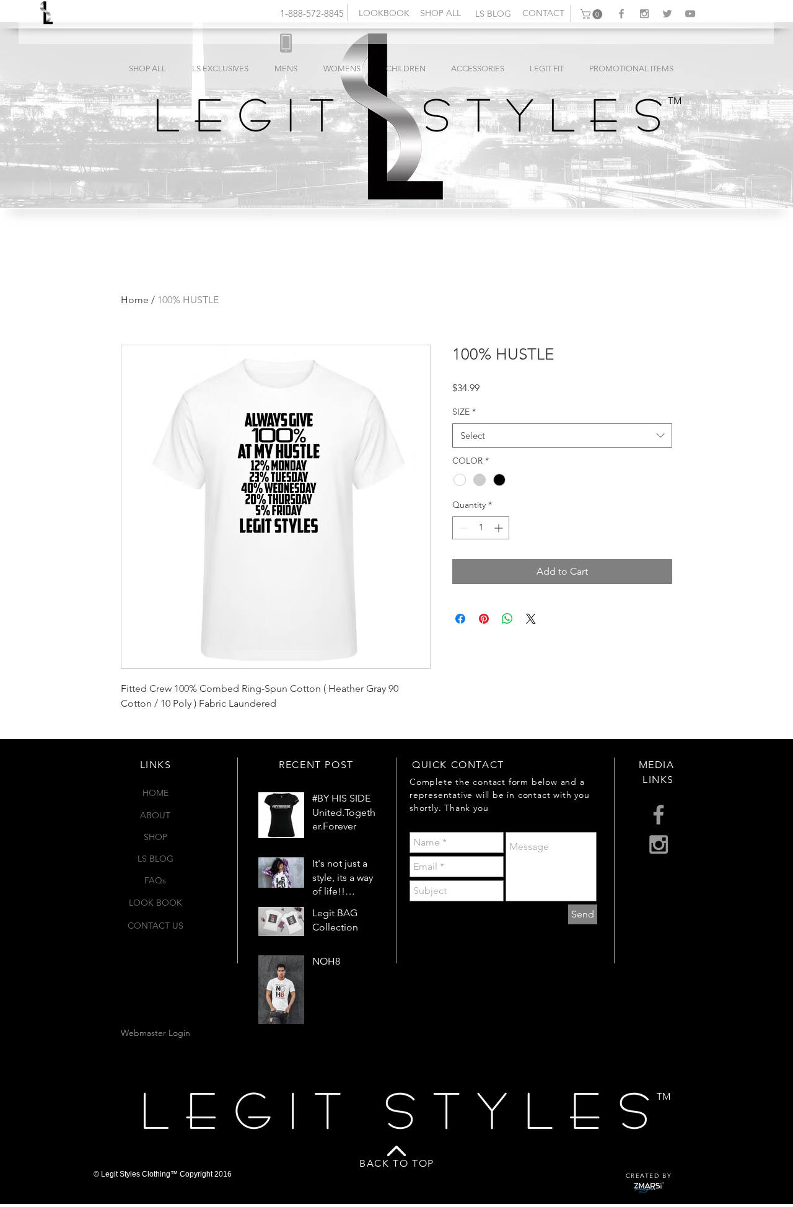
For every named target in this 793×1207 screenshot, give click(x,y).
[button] (593, 14)
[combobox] (562, 435)
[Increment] (499, 528)
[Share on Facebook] (460, 618)
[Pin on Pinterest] (483, 618)
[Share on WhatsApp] (507, 618)
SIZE (464, 411)
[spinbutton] (481, 528)
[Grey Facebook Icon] (621, 13)
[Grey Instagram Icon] (644, 13)
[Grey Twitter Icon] (667, 13)
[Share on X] (531, 618)
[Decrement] (462, 528)
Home (135, 300)
